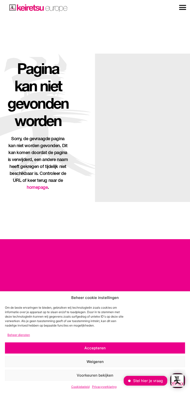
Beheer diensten (18, 335)
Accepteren (95, 348)
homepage (37, 187)
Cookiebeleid (80, 387)
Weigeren (95, 361)
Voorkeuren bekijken (95, 375)
